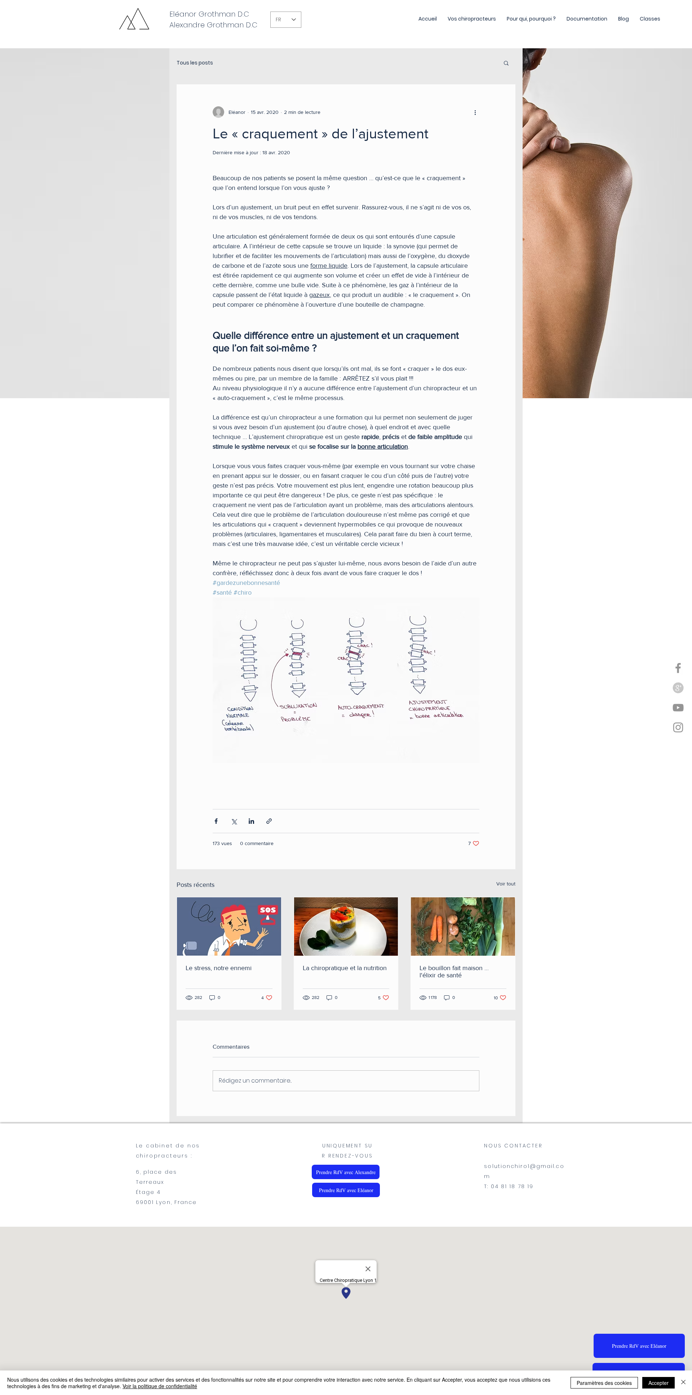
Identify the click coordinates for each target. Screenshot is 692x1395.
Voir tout (505, 884)
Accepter (658, 1382)
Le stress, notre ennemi (219, 968)
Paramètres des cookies (604, 1382)
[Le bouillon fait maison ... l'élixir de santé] (463, 926)
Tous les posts (195, 63)
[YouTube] (678, 707)
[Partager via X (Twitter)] (233, 821)
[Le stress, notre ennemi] (229, 926)
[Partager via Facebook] (216, 821)
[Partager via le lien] (269, 821)
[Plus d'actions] (475, 112)
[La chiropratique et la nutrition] (346, 926)
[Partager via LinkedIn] (251, 821)
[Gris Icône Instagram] (678, 727)
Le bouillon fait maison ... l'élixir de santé (454, 971)
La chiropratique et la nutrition (345, 968)
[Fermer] (683, 1382)
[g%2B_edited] (678, 687)
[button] (506, 63)
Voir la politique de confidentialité (160, 1386)
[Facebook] (678, 668)
